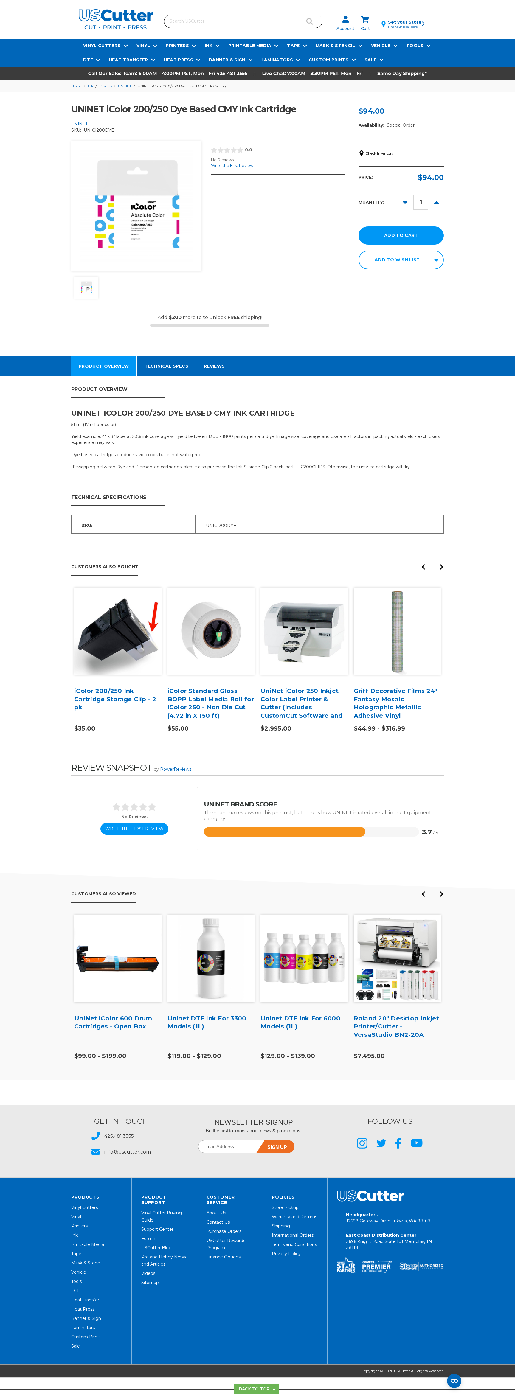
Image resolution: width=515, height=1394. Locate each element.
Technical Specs (166, 366)
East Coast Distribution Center (389, 1241)
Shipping (281, 1226)
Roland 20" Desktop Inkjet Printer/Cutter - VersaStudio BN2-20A (396, 1026)
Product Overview (104, 366)
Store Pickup (285, 1207)
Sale (370, 60)
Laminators (277, 60)
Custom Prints (329, 60)
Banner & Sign (227, 60)
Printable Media (249, 45)
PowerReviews (175, 769)
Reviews (214, 366)
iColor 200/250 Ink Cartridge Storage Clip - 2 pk (115, 699)
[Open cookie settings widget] (454, 1381)
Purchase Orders (224, 1231)
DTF (88, 60)
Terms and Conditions (294, 1244)
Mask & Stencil (335, 45)
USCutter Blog (156, 1247)
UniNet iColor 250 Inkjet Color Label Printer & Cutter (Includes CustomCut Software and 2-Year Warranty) (301, 707)
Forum (148, 1238)
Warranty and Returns (294, 1216)
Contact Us (218, 1222)
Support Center (157, 1229)
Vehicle (380, 45)
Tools (415, 45)
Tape (293, 45)
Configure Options (117, 640)
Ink (208, 45)
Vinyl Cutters (102, 45)
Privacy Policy (286, 1253)
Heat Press (178, 60)
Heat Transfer (128, 60)
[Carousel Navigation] (432, 569)
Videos (148, 1273)
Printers (177, 45)
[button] (257, 73)
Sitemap (150, 1282)
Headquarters (388, 1218)
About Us (216, 1213)
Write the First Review (232, 165)
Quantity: (371, 202)
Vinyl (143, 45)
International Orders (293, 1235)
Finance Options (224, 1257)
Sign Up (277, 1147)
